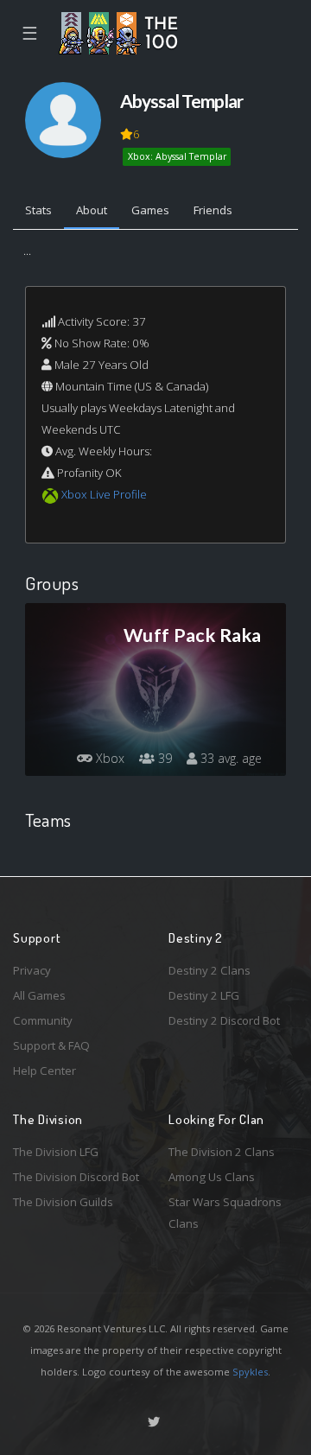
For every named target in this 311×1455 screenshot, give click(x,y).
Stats (38, 210)
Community (43, 1020)
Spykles (250, 1371)
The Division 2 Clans (221, 1152)
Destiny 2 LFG (203, 995)
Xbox (108, 758)
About (91, 210)
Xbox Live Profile (104, 494)
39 (163, 758)
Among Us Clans (211, 1177)
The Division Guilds (63, 1202)
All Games (39, 995)
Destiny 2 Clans (209, 970)
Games (150, 210)
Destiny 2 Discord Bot (224, 1020)
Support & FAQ (51, 1045)
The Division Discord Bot (76, 1177)
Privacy (32, 970)
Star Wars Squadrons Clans (225, 1212)
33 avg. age (229, 758)
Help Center (44, 1070)
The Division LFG (55, 1152)
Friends (213, 210)
